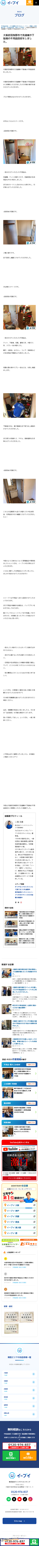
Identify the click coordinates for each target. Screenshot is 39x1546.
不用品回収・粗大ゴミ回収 (15, 27)
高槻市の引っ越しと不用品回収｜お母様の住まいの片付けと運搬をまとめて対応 (26, 941)
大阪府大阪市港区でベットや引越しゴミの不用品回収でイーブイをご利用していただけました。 (24, 989)
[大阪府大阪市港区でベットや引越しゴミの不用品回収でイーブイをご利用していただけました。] (6, 991)
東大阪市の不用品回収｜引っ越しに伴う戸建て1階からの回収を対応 (26, 923)
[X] (16, 902)
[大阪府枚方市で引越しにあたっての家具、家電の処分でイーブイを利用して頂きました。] (6, 1043)
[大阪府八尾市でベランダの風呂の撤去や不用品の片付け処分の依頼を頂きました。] (6, 1025)
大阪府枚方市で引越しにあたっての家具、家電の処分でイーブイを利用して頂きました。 (24, 1041)
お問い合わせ (19, 1538)
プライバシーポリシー (19, 1536)
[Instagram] (18, 902)
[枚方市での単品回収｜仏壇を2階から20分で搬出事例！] (6, 1009)
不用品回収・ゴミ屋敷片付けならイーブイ (14, 26)
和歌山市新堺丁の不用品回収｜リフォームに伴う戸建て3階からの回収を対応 (26, 932)
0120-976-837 (19, 1491)
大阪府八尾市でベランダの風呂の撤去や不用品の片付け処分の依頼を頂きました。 (24, 1023)
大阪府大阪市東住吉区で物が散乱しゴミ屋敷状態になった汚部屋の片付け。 (24, 971)
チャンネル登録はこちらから (19, 1178)
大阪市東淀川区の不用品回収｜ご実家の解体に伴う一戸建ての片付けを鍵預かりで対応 (26, 915)
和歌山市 (15, 935)
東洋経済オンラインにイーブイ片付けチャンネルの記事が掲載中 (24, 895)
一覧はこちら (31, 1065)
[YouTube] (21, 902)
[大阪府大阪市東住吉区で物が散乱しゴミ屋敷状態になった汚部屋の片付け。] (6, 973)
